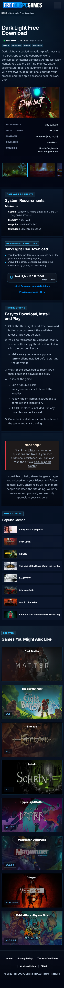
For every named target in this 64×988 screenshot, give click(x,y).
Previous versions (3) (30, 292)
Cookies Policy (28, 966)
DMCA (44, 966)
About (9, 958)
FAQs (31, 450)
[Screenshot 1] (15, 170)
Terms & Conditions (47, 958)
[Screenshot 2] (42, 170)
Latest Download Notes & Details (31, 286)
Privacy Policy (25, 958)
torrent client (19, 358)
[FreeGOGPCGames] (22, 5)
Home (4, 13)
